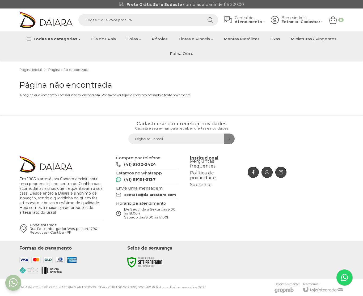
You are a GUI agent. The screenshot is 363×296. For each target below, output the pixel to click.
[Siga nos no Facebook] (253, 172)
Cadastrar (310, 22)
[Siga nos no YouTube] (267, 172)
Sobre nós (201, 184)
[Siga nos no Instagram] (280, 172)
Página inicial (30, 69)
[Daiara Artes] (46, 20)
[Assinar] (229, 139)
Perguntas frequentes (203, 164)
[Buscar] (210, 20)
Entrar (287, 22)
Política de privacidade (203, 175)
